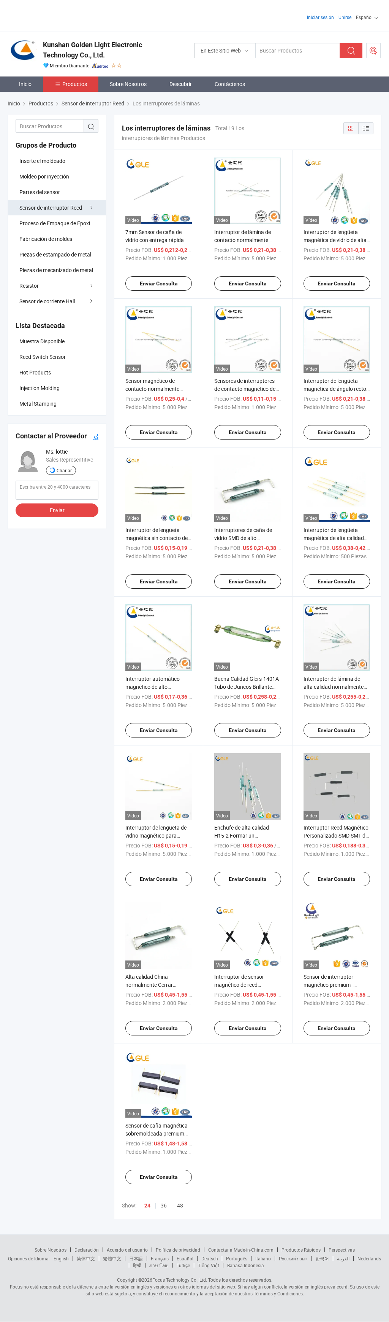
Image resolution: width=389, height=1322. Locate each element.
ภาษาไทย (159, 1265)
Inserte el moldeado (42, 160)
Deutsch (209, 1258)
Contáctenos (230, 84)
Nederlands (369, 1258)
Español (185, 1258)
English (61, 1258)
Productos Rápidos (301, 1250)
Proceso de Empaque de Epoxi (54, 223)
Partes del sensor (39, 192)
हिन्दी (137, 1265)
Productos (74, 84)
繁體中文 (112, 1258)
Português (236, 1258)
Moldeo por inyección (44, 176)
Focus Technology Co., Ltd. (179, 1280)
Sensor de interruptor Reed (50, 207)
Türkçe (183, 1265)
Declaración (86, 1250)
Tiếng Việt (208, 1265)
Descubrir (180, 84)
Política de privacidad (178, 1250)
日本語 (136, 1258)
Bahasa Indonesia (245, 1265)
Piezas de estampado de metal (55, 254)
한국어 (322, 1258)
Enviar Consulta (159, 283)
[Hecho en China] (56, 15)
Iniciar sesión (320, 17)
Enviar (57, 510)
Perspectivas (342, 1250)
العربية (343, 1258)
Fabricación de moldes (45, 238)
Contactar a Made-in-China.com (241, 1250)
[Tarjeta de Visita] (95, 436)
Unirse (344, 17)
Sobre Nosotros (128, 84)
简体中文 (86, 1258)
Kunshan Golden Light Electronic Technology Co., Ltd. (92, 50)
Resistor (29, 285)
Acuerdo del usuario (127, 1250)
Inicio (25, 84)
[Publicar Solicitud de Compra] (373, 50)
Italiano (263, 1258)
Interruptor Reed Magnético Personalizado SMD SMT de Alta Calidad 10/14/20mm (336, 835)
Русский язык (293, 1258)
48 (180, 1205)
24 (147, 1206)
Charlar (64, 470)
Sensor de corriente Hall (47, 301)
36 (164, 1205)
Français (160, 1258)
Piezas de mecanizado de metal (56, 270)
